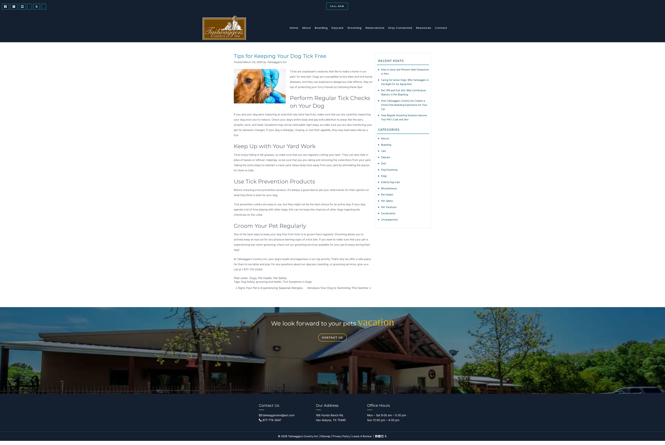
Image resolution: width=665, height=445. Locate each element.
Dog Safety (248, 281)
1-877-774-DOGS (252, 269)
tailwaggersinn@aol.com (278, 415)
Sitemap (325, 436)
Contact (441, 28)
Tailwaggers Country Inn (252, 259)
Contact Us (332, 337)
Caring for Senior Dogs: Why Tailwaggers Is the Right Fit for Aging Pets (405, 82)
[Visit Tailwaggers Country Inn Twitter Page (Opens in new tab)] (13, 7)
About (306, 28)
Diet (383, 164)
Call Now (337, 6)
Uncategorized (389, 220)
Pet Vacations (389, 207)
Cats (383, 151)
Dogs (253, 278)
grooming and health (268, 281)
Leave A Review (362, 436)
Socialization (388, 214)
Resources (423, 28)
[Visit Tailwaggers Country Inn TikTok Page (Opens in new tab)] (43, 7)
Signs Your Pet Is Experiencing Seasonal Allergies (270, 288)
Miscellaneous (389, 189)
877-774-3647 (271, 420)
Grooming (354, 28)
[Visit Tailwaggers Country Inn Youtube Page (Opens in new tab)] (22, 7)
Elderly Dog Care (390, 182)
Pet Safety (280, 278)
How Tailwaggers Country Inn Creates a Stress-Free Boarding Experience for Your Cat (404, 105)
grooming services (306, 244)
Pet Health (265, 278)
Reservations (375, 28)
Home (294, 28)
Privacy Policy (341, 436)
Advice (385, 139)
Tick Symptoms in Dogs (297, 281)
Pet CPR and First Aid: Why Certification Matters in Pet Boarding (403, 93)
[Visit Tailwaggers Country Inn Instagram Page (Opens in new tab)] (29, 7)
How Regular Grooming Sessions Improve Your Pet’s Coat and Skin (404, 117)
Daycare (338, 28)
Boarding (321, 28)
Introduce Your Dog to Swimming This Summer (338, 288)
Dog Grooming (389, 170)
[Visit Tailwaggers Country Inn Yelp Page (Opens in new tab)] (36, 7)
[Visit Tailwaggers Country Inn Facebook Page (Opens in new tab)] (5, 7)
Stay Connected (400, 28)
